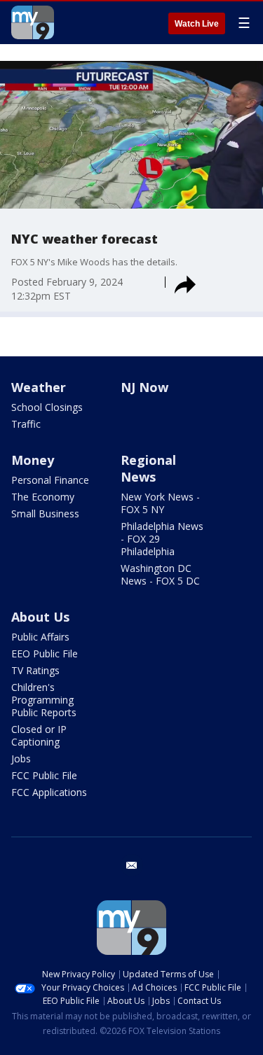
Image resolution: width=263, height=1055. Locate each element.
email (132, 865)
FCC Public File (44, 775)
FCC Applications (49, 792)
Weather (38, 387)
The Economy (42, 496)
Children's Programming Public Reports (43, 699)
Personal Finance (50, 480)
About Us (40, 616)
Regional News (148, 468)
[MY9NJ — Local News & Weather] (32, 22)
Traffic (26, 424)
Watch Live (197, 24)
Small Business (45, 513)
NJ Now (144, 387)
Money (32, 460)
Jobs (21, 758)
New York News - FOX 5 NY (160, 503)
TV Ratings (35, 670)
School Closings (47, 407)
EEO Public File (44, 653)
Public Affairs (40, 636)
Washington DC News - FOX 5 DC (160, 574)
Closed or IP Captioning (39, 735)
